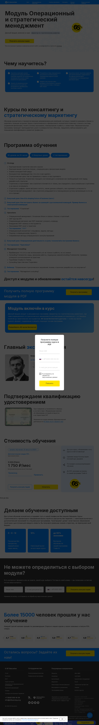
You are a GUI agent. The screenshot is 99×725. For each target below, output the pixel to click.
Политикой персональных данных (30, 719)
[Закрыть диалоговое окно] (61, 338)
